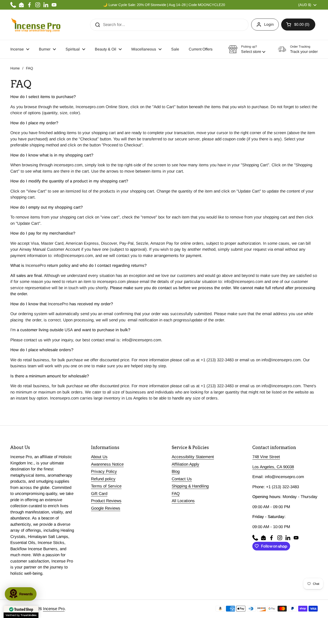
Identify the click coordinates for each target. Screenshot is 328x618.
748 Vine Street (266, 457)
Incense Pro (54, 608)
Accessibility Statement (193, 457)
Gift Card (99, 493)
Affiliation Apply (185, 464)
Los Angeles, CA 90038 (273, 467)
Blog (176, 471)
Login (269, 24)
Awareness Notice (107, 464)
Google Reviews (105, 508)
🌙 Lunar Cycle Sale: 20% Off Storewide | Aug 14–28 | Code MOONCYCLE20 (164, 5)
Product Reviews (106, 501)
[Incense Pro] (35, 25)
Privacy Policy (104, 471)
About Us (99, 457)
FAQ (176, 493)
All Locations (183, 501)
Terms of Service (106, 486)
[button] (298, 25)
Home (15, 68)
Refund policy (103, 479)
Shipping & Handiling (190, 486)
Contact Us (182, 479)
